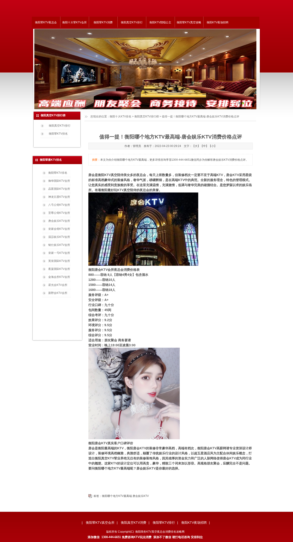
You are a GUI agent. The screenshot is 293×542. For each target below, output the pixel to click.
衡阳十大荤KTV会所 (74, 22)
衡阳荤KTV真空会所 (100, 522)
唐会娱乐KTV (141, 496)
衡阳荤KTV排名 (58, 133)
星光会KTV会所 (57, 285)
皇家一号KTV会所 (59, 253)
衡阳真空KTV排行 (132, 22)
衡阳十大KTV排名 (120, 116)
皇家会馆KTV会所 (59, 228)
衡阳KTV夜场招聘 (217, 22)
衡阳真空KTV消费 (133, 522)
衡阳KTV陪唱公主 (160, 22)
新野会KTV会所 (57, 293)
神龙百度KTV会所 (59, 196)
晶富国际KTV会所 (59, 188)
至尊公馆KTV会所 (59, 212)
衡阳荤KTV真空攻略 (189, 22)
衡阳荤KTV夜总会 (46, 22)
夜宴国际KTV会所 (59, 269)
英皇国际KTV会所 (59, 261)
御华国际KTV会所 (59, 180)
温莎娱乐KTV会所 (59, 236)
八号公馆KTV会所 (59, 204)
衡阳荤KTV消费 (103, 22)
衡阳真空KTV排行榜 (146, 116)
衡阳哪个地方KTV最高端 (117, 496)
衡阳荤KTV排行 (164, 522)
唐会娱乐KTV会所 (59, 220)
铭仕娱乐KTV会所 (59, 245)
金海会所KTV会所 (59, 277)
